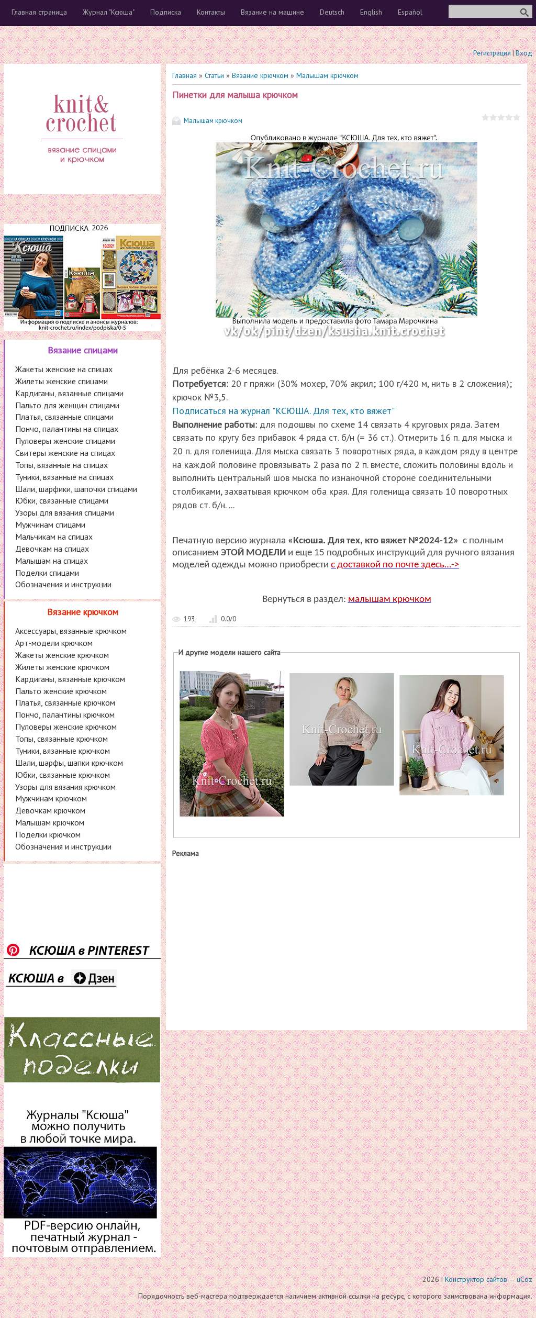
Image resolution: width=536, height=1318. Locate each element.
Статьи (214, 75)
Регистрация (492, 53)
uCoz (524, 1279)
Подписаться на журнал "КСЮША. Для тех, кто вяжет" (283, 411)
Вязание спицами (83, 350)
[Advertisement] (346, 941)
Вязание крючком (260, 75)
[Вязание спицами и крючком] (82, 176)
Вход (524, 53)
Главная (184, 75)
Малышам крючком (327, 75)
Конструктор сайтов (476, 1279)
